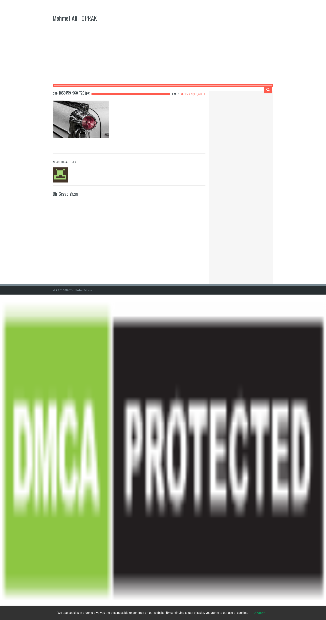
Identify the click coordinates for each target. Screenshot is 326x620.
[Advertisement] (163, 56)
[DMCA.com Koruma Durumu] (163, 457)
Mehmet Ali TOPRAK (75, 18)
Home (174, 94)
